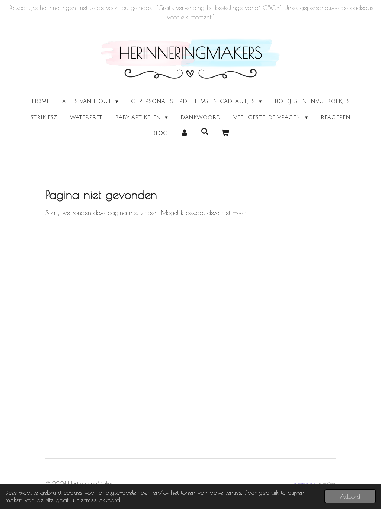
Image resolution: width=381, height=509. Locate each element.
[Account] (184, 133)
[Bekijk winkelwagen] (225, 133)
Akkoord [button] (350, 496)
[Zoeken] (204, 132)
